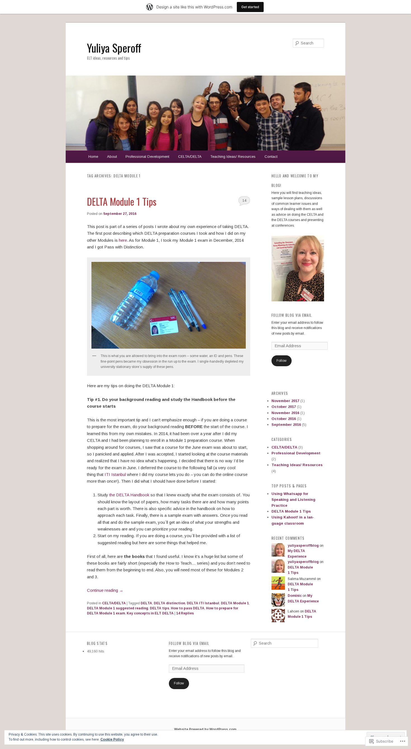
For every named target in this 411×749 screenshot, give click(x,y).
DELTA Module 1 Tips (121, 201)
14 (244, 200)
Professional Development (147, 156)
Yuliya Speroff (114, 47)
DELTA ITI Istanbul (203, 603)
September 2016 (286, 424)
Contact (270, 156)
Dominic (295, 596)
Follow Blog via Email (291, 315)
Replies (185, 613)
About (112, 156)
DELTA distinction (169, 603)
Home (93, 156)
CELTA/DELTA (190, 156)
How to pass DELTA (187, 608)
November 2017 (285, 401)
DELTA (146, 603)
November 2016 (285, 413)
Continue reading (105, 590)
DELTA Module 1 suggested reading (117, 608)
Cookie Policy (112, 739)
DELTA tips (159, 608)
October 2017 (283, 407)
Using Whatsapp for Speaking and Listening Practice (293, 500)
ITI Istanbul (116, 474)
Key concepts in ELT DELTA (150, 613)
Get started (250, 7)
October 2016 (283, 419)
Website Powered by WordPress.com (205, 729)
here (122, 240)
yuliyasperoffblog (303, 546)
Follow (282, 361)
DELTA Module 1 (235, 603)
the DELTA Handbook (128, 494)
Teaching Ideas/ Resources (233, 156)
